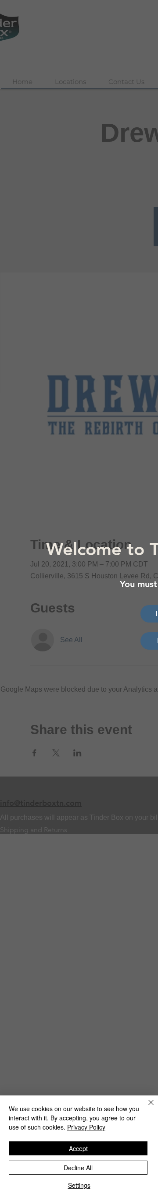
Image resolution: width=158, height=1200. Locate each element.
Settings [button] (79, 1185)
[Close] (145, 1107)
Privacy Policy (86, 1127)
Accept (78, 1148)
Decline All (78, 1167)
